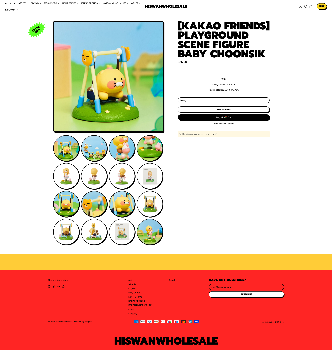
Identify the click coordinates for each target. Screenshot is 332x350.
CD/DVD (132, 288)
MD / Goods (134, 292)
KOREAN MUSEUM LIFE (140, 305)
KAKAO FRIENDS (136, 301)
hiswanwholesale (166, 6)
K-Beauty (132, 313)
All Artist (132, 284)
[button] (305, 6)
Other (131, 309)
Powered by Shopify (83, 321)
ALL (130, 280)
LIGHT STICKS (135, 297)
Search (172, 280)
